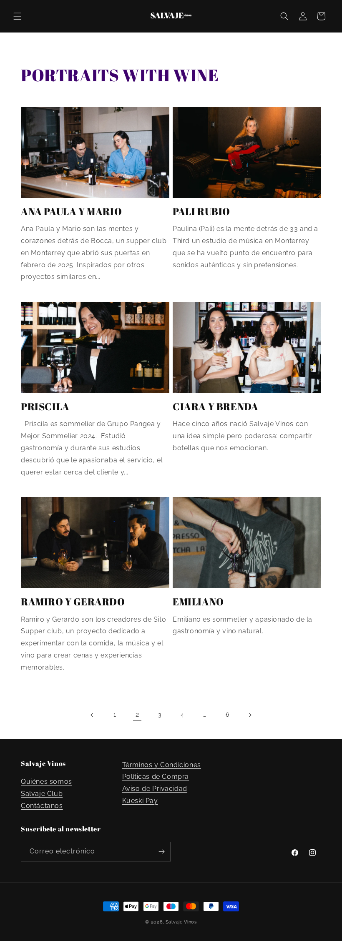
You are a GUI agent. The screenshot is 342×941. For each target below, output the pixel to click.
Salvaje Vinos (181, 922)
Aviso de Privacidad (154, 789)
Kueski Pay (140, 801)
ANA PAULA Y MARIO (71, 211)
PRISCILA (45, 406)
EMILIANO (198, 601)
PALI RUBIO (201, 211)
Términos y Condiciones (161, 765)
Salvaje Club (42, 794)
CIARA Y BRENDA (215, 406)
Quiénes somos (46, 781)
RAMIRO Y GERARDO (73, 601)
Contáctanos (42, 806)
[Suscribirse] (161, 851)
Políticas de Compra (155, 776)
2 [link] (137, 714)
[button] (17, 16)
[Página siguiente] (250, 715)
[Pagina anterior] (92, 715)
